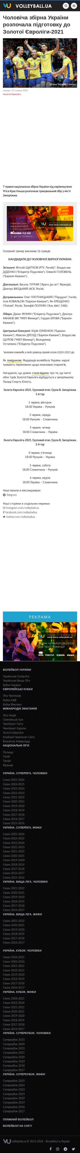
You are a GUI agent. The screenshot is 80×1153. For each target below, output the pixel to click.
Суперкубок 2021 (14, 1052)
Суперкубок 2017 (14, 1070)
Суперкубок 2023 (14, 1048)
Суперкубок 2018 (14, 1066)
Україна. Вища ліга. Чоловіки (25, 881)
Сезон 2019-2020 (13, 806)
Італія (6, 756)
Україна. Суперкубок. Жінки (24, 1074)
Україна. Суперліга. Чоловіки (25, 773)
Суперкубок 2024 (14, 1044)
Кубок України (12, 685)
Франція (8, 765)
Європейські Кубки (18, 689)
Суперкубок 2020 (14, 1057)
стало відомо (40, 373)
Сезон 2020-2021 (13, 801)
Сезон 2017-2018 (13, 815)
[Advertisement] (40, 141)
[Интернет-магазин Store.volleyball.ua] (40, 223)
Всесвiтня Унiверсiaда (16, 741)
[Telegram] (65, 1149)
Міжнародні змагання (20, 708)
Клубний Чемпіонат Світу (19, 737)
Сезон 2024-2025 (13, 784)
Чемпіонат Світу (13, 724)
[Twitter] (73, 1149)
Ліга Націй (9, 715)
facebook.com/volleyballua (20, 512)
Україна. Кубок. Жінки (19, 991)
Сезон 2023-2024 (13, 788)
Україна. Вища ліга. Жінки (22, 914)
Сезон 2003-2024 (13, 961)
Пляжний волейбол (18, 1119)
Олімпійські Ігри (13, 719)
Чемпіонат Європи (14, 728)
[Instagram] (57, 1149)
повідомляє (14, 360)
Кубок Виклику (12, 704)
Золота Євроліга (12, 94)
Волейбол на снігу (17, 1125)
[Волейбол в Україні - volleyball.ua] (27, 5)
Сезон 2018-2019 (13, 810)
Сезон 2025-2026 (13, 780)
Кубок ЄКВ (9, 700)
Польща (8, 752)
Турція (7, 761)
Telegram (11, 495)
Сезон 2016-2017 (13, 819)
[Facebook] (50, 1149)
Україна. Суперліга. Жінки (22, 827)
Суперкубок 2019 (14, 1061)
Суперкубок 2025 (14, 1039)
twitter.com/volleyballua (20, 517)
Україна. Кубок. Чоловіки (22, 950)
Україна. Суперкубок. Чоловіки (27, 1033)
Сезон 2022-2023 (13, 793)
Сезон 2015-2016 (13, 823)
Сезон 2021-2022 (13, 797)
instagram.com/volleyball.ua (22, 508)
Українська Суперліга (16, 676)
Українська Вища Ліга (16, 680)
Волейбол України (17, 669)
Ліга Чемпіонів (12, 696)
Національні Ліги (16, 745)
